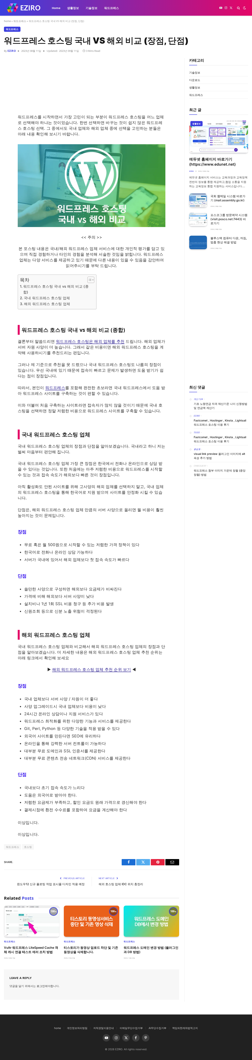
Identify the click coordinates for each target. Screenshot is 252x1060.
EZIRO (11, 51)
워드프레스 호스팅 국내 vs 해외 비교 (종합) (56, 289)
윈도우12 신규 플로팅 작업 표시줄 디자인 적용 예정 (51, 884)
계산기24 (198, 399)
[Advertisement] (91, 86)
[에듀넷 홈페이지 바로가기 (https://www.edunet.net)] (218, 136)
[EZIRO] (24, 8)
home (7, 21)
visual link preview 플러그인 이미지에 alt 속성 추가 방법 (219, 456)
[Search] (238, 8)
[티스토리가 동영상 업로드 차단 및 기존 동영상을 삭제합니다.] (91, 921)
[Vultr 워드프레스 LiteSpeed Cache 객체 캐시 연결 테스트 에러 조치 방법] (31, 921)
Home (56, 8)
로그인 (41, 986)
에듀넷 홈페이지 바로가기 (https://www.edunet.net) (212, 162)
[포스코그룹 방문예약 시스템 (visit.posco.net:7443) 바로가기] (198, 219)
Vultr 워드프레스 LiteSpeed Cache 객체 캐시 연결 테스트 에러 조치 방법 (31, 950)
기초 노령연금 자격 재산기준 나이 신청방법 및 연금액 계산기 (220, 406)
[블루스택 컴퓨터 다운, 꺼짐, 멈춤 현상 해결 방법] (198, 242)
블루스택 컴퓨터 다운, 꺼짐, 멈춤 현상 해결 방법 (228, 240)
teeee (197, 432)
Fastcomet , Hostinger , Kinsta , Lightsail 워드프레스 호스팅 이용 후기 (220, 422)
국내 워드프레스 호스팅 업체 (47, 298)
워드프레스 (111, 8)
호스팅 (28, 847)
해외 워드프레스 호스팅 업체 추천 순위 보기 (91, 669)
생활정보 (73, 8)
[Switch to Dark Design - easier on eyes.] (244, 7)
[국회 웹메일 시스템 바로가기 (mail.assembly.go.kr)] (198, 200)
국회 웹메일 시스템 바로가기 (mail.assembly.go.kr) (227, 198)
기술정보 (91, 8)
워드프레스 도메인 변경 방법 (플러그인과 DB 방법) (151, 950)
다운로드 (194, 80)
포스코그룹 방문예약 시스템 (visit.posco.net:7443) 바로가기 (228, 219)
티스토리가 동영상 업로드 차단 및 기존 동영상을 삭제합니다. (91, 950)
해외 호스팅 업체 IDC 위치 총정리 (121, 884)
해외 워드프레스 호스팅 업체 (47, 304)
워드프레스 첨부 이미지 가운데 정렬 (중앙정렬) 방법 (220, 472)
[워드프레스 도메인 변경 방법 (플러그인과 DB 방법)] (151, 921)
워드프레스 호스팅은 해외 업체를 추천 (90, 341)
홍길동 (197, 449)
